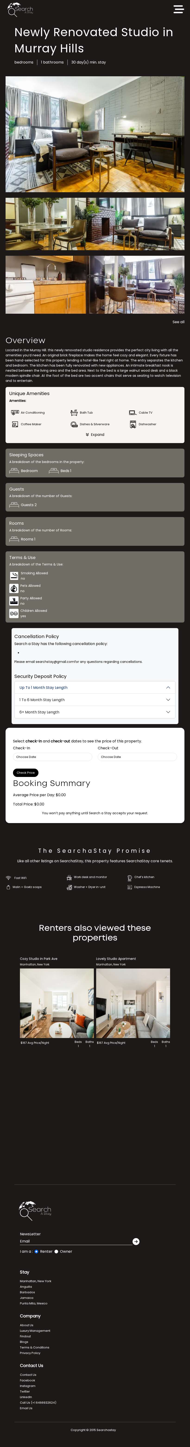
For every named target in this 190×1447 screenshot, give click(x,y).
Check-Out (108, 748)
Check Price (26, 772)
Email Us (26, 1408)
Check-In (21, 748)
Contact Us (28, 1375)
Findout (25, 1336)
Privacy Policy (30, 1353)
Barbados (27, 1292)
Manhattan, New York (35, 1281)
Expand (97, 434)
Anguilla (26, 1286)
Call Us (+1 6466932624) (38, 1402)
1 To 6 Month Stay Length (42, 700)
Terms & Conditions (34, 1347)
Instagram (27, 1386)
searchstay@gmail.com (54, 661)
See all (178, 322)
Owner (66, 1251)
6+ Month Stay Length (39, 712)
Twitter (25, 1391)
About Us (26, 1325)
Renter (46, 1251)
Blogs (24, 1342)
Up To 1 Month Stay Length (43, 687)
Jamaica (26, 1298)
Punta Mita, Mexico (34, 1303)
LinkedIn (26, 1397)
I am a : (26, 1251)
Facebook (27, 1380)
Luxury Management (35, 1331)
